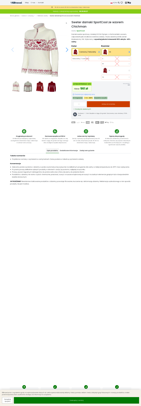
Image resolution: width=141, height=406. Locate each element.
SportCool (81, 31)
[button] (67, 50)
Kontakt (41, 3)
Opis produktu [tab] (52, 150)
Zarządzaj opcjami (7, 400)
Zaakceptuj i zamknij (76, 400)
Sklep (27, 3)
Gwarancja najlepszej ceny (85, 94)
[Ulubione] (122, 3)
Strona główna (14, 16)
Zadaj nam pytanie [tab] (87, 150)
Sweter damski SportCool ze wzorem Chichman (65, 16)
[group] (40, 49)
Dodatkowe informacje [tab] (69, 150)
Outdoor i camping (27, 16)
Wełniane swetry (43, 16)
